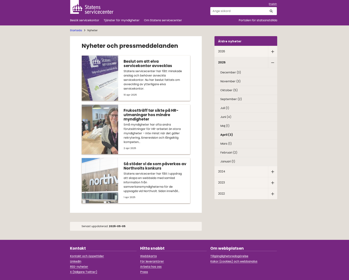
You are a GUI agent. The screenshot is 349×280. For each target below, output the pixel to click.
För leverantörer (152, 261)
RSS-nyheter (79, 267)
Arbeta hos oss (151, 267)
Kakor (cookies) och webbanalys (233, 261)
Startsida (76, 30)
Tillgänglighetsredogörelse (229, 256)
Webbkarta (148, 256)
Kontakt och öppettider (87, 256)
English (273, 3)
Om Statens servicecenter (163, 20)
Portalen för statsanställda (258, 20)
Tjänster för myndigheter (122, 20)
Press (144, 272)
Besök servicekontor (84, 20)
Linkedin (75, 261)
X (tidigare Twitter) (83, 272)
